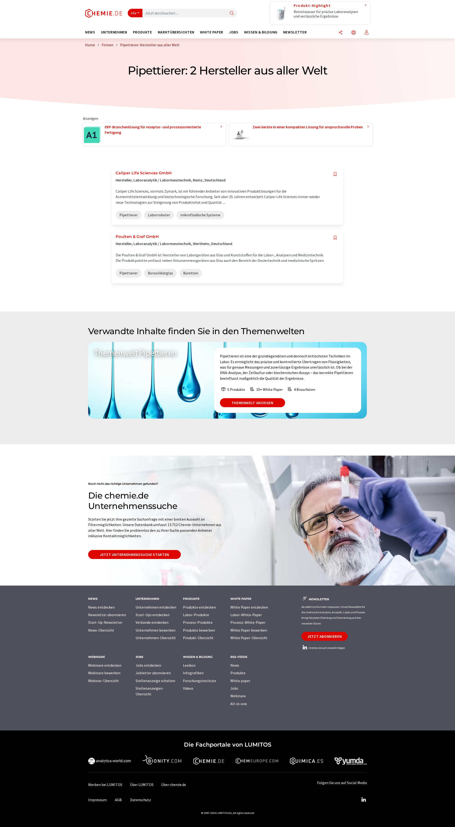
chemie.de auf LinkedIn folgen (326, 648)
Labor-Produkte (196, 614)
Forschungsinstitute (199, 680)
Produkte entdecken (199, 607)
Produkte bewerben (199, 630)
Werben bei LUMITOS (105, 784)
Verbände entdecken (152, 622)
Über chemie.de (173, 784)
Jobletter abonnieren (153, 672)
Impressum (97, 799)
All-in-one (238, 703)
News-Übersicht (101, 630)
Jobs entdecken (148, 665)
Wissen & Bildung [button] (261, 32)
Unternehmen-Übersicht (156, 637)
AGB (118, 799)
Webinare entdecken (104, 665)
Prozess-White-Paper (247, 622)
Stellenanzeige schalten (155, 680)
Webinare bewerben (104, 672)
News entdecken (101, 607)
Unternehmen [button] (114, 32)
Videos (188, 688)
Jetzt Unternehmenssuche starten (134, 554)
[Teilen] (340, 33)
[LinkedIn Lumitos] (363, 799)
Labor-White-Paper (246, 614)
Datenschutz (140, 799)
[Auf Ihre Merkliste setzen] (335, 174)
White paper (240, 680)
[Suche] (231, 13)
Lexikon (189, 665)
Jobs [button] (233, 32)
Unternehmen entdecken (156, 607)
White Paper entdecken (249, 607)
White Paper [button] (211, 32)
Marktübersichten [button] (176, 32)
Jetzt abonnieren (324, 636)
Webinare (238, 695)
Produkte (238, 672)
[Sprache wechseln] (353, 33)
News (234, 665)
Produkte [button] (142, 32)
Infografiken (193, 672)
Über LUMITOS (142, 784)
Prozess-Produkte (198, 622)
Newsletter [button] (295, 32)
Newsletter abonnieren (107, 614)
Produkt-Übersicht (198, 637)
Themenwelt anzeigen (252, 402)
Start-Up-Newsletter (105, 622)
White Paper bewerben (248, 630)
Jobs (234, 688)
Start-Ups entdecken (152, 614)
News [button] (90, 32)
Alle (133, 13)
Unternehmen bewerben (155, 630)
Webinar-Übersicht (103, 680)
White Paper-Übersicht (249, 637)
